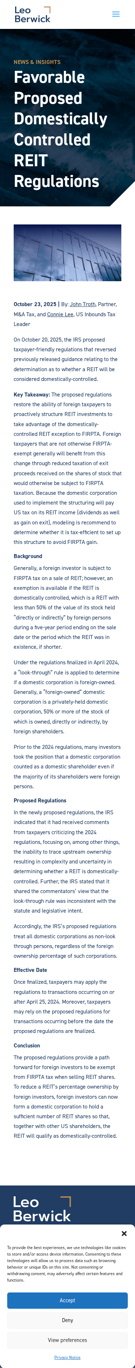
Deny (67, 1320)
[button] (124, 1233)
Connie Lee (60, 314)
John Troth (82, 304)
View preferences (67, 1340)
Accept (67, 1300)
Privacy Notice (67, 1357)
